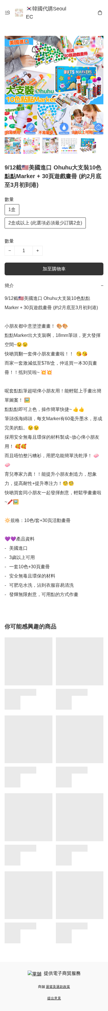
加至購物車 (54, 268)
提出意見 (54, 998)
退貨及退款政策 (58, 987)
